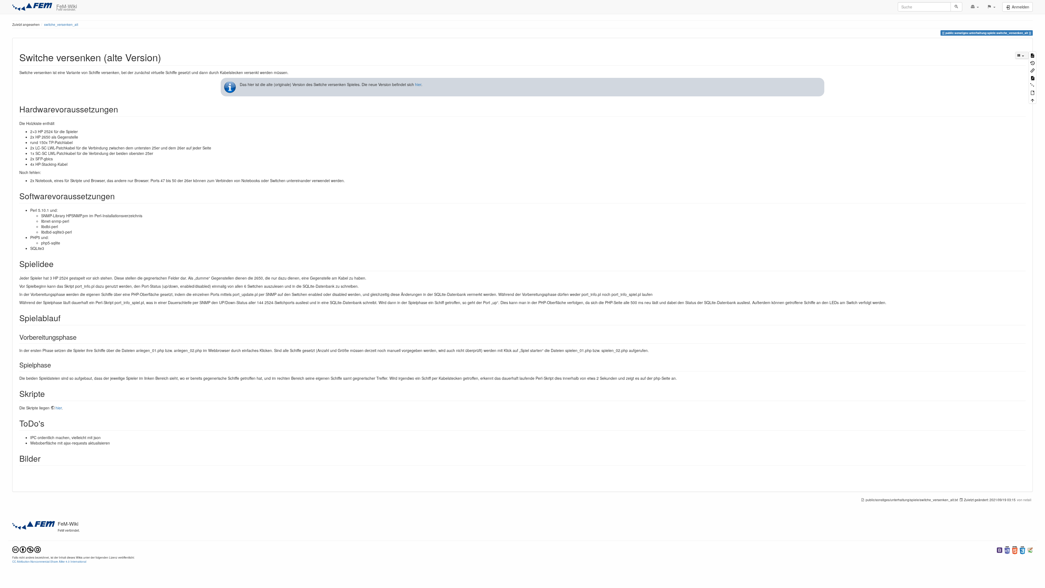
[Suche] (956, 6)
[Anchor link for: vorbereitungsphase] (79, 336)
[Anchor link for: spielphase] (54, 364)
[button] (974, 7)
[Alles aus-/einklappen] (1032, 85)
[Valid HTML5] (1015, 549)
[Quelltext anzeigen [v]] (1032, 55)
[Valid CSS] (1022, 549)
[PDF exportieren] (1032, 77)
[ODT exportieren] (1032, 92)
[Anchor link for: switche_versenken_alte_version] (166, 57)
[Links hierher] (1032, 70)
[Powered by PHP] (1007, 549)
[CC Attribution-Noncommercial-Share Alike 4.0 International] (26, 549)
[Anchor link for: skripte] (49, 393)
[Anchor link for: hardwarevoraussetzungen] (122, 109)
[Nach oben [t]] (1032, 100)
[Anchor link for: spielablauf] (64, 318)
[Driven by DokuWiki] (1030, 549)
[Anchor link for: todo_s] (48, 423)
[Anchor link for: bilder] (45, 458)
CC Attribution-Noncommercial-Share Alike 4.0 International (49, 561)
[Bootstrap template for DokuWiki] (999, 549)
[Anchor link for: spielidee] (58, 263)
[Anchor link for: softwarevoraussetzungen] (119, 196)
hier (418, 84)
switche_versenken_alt (61, 24)
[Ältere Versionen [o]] (1032, 62)
